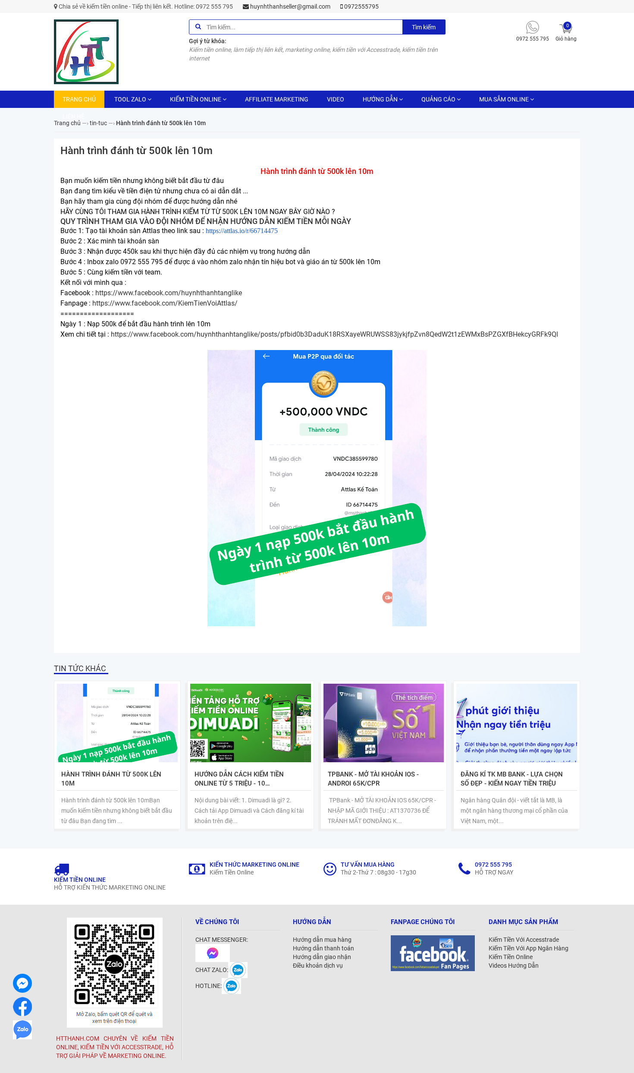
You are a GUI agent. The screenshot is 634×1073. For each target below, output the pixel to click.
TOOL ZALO (130, 99)
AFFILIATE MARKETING (276, 99)
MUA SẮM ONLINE (504, 99)
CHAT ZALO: (211, 969)
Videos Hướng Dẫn (514, 965)
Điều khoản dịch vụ (318, 965)
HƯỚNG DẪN (380, 99)
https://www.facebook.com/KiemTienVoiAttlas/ (165, 303)
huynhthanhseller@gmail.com (289, 6)
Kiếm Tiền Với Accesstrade (524, 939)
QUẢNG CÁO (438, 99)
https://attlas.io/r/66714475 (242, 230)
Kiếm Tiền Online (511, 956)
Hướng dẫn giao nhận (322, 956)
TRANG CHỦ (79, 99)
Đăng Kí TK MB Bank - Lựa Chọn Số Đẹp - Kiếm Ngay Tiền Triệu (512, 778)
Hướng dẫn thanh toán (323, 948)
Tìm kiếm (424, 27)
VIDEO (335, 99)
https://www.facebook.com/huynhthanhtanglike (168, 293)
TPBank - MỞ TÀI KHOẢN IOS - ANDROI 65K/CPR (373, 778)
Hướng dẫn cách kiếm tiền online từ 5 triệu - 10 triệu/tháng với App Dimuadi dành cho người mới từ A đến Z (247, 779)
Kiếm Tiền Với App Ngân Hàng (528, 948)
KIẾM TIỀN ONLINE (195, 99)
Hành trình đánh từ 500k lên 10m (111, 778)
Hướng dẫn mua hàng (322, 939)
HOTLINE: (208, 985)
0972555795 (361, 6)
